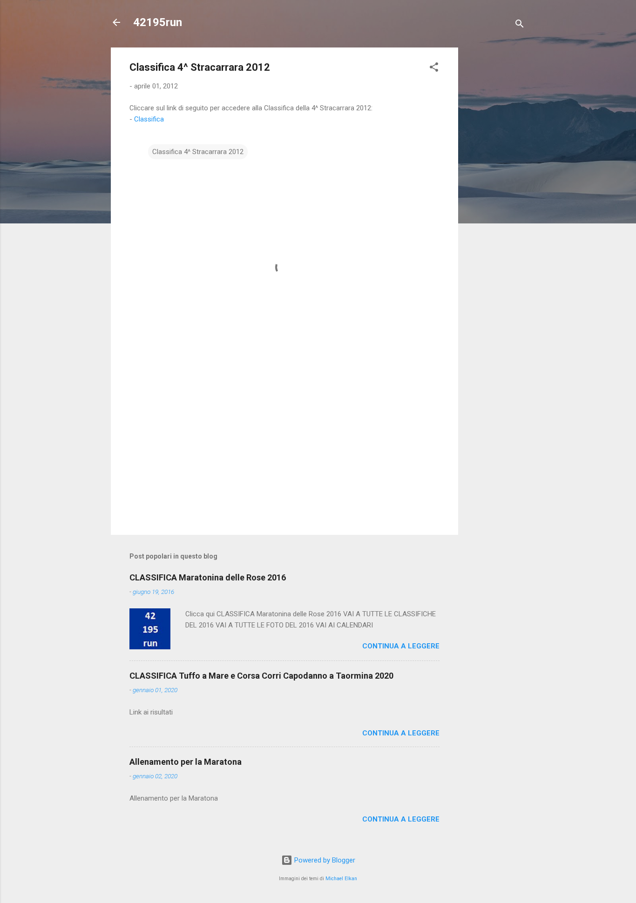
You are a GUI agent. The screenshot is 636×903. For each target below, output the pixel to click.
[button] (434, 68)
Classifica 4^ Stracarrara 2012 (198, 152)
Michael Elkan (341, 879)
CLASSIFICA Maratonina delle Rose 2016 (207, 577)
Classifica (149, 119)
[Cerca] (519, 25)
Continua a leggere (401, 646)
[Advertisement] (495, 187)
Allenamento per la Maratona (185, 762)
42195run (157, 22)
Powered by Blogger (323, 860)
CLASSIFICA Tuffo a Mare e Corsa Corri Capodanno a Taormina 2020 (261, 676)
